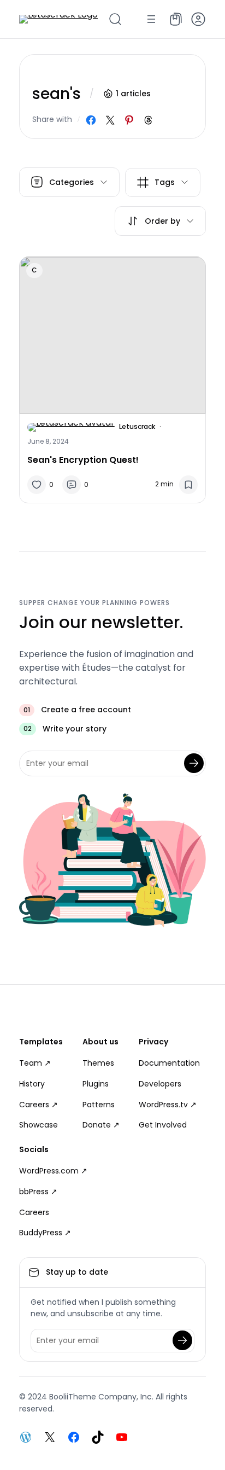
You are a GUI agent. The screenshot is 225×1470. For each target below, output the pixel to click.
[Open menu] (151, 19)
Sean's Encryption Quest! (83, 460)
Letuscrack (137, 426)
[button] (198, 19)
